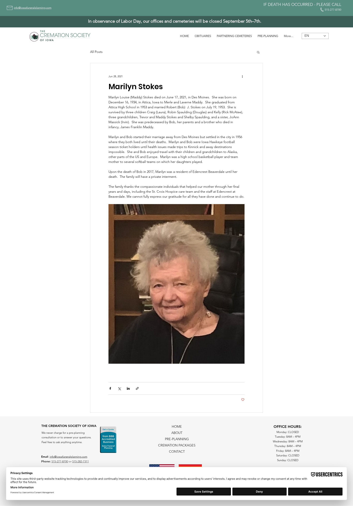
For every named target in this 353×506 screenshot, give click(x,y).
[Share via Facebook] (110, 388)
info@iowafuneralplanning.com (68, 456)
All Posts (96, 52)
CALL (336, 4)
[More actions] (242, 76)
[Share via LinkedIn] (128, 388)
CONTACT (177, 452)
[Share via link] (137, 388)
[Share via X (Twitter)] (119, 388)
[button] (258, 52)
